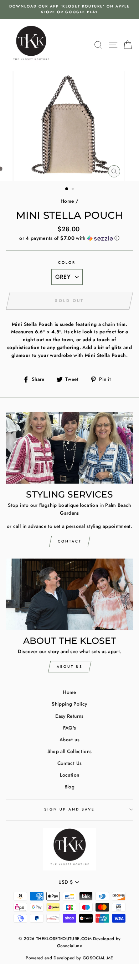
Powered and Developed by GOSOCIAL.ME (69, 958)
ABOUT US (70, 666)
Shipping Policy (69, 703)
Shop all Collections (69, 751)
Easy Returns (69, 716)
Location (69, 774)
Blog (69, 786)
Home (67, 201)
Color (67, 262)
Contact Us (69, 763)
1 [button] (67, 189)
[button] (69, 238)
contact (70, 541)
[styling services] (69, 448)
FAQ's (69, 727)
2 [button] (73, 189)
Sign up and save (69, 809)
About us (69, 739)
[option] (69, 9)
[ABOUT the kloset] (69, 594)
